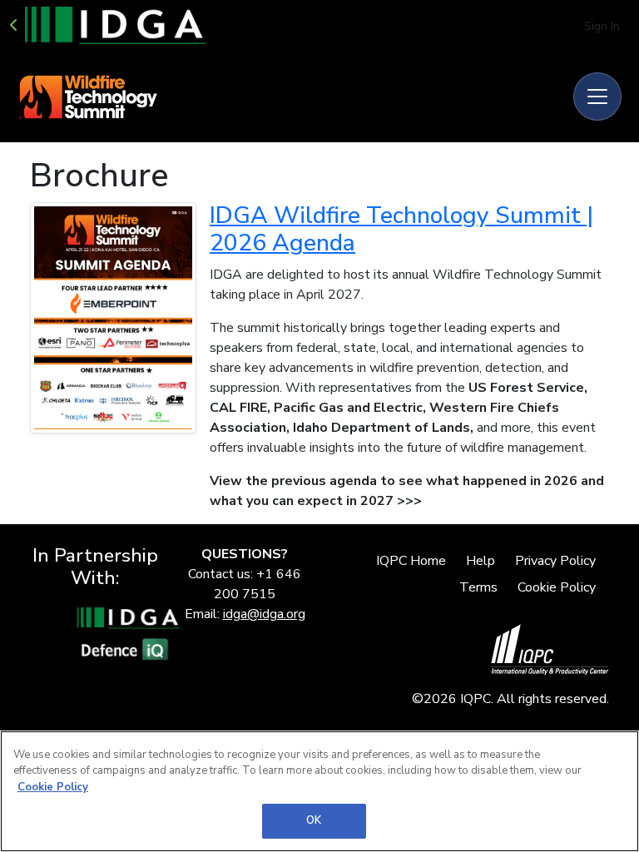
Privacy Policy (555, 561)
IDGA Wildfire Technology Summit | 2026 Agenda (401, 230)
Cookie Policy (557, 587)
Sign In (602, 26)
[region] (319, 791)
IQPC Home (411, 561)
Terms (478, 587)
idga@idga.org (264, 614)
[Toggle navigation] (597, 96)
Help (480, 561)
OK (313, 820)
